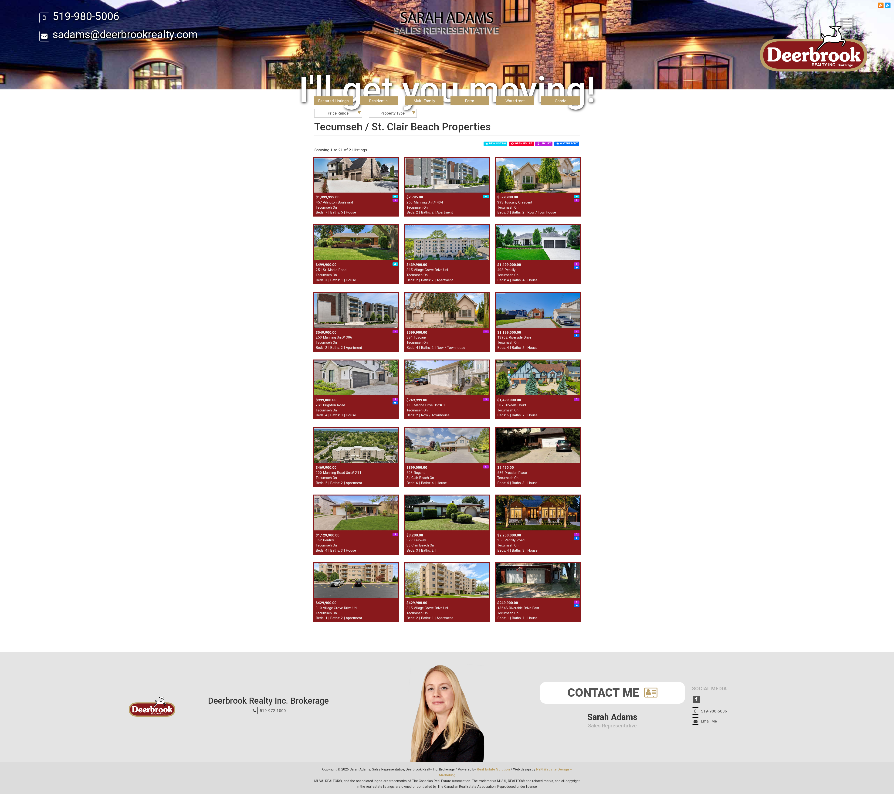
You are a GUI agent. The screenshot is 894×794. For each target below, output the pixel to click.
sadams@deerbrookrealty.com (125, 34)
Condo (560, 100)
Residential (379, 100)
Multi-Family (424, 100)
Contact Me (604, 692)
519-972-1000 (273, 710)
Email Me (709, 721)
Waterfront (515, 100)
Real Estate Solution (493, 769)
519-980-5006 (86, 16)
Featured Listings (333, 100)
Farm (469, 100)
